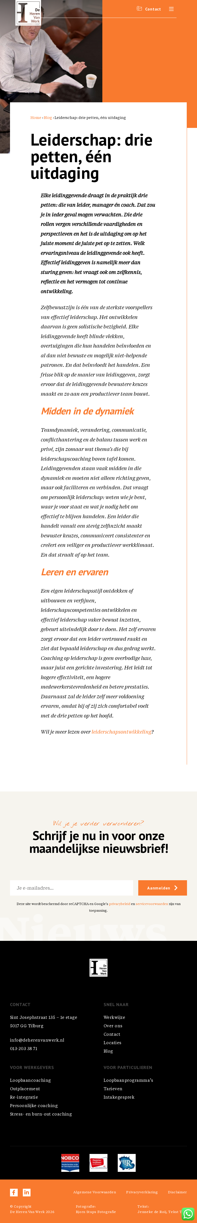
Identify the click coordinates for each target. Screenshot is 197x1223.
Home (36, 118)
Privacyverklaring (142, 1192)
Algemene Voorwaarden (94, 1192)
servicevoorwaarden (152, 904)
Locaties (113, 1043)
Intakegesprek (119, 1098)
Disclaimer (177, 1192)
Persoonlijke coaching (34, 1106)
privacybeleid (119, 904)
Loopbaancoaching (30, 1081)
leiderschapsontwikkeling (121, 732)
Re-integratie (24, 1098)
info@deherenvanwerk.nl (37, 1041)
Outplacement (25, 1089)
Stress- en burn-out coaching (41, 1114)
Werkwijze (114, 1018)
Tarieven (113, 1089)
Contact (112, 1035)
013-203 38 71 (23, 1049)
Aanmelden (158, 887)
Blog (48, 118)
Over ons (113, 1026)
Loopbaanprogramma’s (128, 1081)
